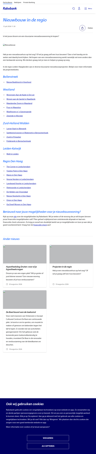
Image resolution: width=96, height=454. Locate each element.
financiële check (40, 225)
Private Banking (29, 2)
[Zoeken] (73, 8)
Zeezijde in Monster (14, 116)
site (15, 216)
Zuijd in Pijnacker (13, 137)
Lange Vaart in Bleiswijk (16, 129)
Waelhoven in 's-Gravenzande (18, 112)
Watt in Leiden (12, 154)
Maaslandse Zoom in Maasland (19, 103)
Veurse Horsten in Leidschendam (20, 179)
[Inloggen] (79, 9)
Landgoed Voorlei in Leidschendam (21, 183)
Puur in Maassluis (13, 107)
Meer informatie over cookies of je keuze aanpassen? (28, 427)
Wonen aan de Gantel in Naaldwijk (20, 99)
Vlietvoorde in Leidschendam (18, 188)
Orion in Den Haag (14, 200)
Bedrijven (17, 2)
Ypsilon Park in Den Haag (17, 171)
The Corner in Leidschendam (18, 167)
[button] (86, 28)
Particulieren (7, 2)
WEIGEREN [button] (48, 438)
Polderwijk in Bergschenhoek (18, 141)
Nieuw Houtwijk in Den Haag (18, 196)
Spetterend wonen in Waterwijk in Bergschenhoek (27, 133)
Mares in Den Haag (14, 175)
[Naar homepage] (10, 8)
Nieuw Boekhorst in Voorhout (18, 82)
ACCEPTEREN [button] (48, 446)
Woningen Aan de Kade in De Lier (20, 95)
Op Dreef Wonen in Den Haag (18, 204)
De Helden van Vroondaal (17, 192)
